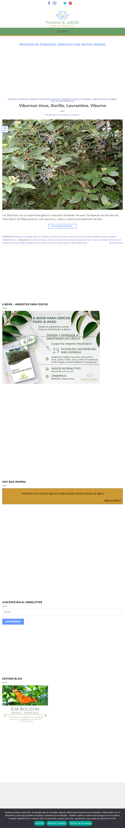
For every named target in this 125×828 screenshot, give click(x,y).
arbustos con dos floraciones (61, 239)
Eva (78, 115)
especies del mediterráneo (75, 242)
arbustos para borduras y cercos (47, 242)
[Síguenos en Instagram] (54, 3)
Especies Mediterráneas (62, 101)
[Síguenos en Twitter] (65, 3)
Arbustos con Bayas (18, 99)
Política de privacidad (80, 823)
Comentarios (116, 242)
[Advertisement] (62, 71)
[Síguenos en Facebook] (49, 3)
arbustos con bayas (38, 239)
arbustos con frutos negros (87, 239)
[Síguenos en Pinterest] (70, 3)
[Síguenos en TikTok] (60, 3)
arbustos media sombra (21, 242)
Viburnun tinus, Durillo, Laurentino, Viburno (62, 105)
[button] (62, 31)
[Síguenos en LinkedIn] (75, 3)
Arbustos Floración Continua (44, 99)
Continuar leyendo (62, 226)
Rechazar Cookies (57, 823)
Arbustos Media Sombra (105, 99)
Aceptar (39, 823)
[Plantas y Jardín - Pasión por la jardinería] (62, 17)
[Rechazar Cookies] (121, 819)
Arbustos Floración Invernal (76, 99)
